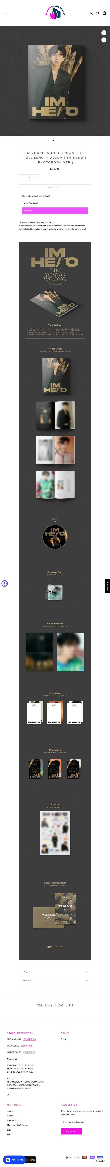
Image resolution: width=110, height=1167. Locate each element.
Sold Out (55, 188)
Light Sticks (12, 1120)
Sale (9, 1129)
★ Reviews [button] (107, 586)
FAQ (25, 972)
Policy (27, 981)
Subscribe (71, 1131)
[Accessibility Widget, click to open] (4, 583)
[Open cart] (104, 13)
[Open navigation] (6, 13)
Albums (10, 1110)
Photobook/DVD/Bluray (17, 1125)
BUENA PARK (26, 1045)
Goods (10, 1115)
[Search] (97, 12)
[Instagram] (8, 1094)
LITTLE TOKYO (29, 1052)
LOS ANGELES (29, 1039)
